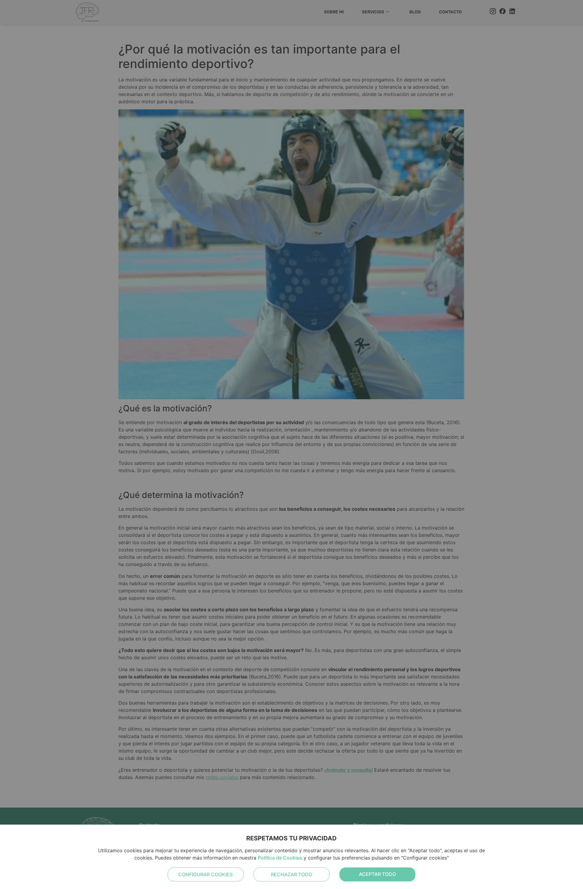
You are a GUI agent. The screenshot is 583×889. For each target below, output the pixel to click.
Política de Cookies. (281, 858)
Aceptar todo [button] (377, 874)
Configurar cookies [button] (205, 874)
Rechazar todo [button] (291, 874)
